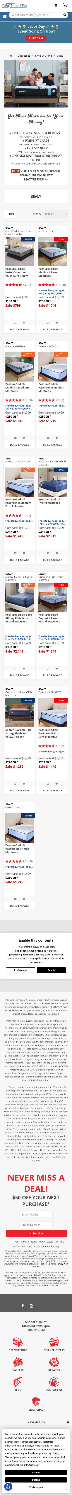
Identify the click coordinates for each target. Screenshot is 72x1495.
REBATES (54, 1370)
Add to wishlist (24, 322)
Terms (36, 1266)
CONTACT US (54, 1390)
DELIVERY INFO (18, 1350)
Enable (51, 970)
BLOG (17, 1390)
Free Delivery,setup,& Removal (52, 290)
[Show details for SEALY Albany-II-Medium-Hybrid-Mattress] (19, 597)
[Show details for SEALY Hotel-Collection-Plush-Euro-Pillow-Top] (19, 251)
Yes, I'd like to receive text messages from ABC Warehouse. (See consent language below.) (38, 1244)
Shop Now (36, 38)
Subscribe (36, 1233)
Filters (11, 213)
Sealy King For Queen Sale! (52, 293)
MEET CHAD (36, 1409)
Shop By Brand (43, 55)
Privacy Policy (62, 1264)
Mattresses (24, 55)
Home (11, 56)
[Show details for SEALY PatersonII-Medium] (52, 367)
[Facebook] (23, 1306)
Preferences (36, 1487)
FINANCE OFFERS (54, 1350)
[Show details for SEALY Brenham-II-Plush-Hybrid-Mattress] (52, 482)
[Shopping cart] (66, 5)
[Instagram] (32, 1306)
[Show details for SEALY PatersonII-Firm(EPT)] (52, 713)
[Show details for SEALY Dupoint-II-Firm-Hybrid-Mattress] (52, 597)
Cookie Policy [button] (18, 1461)
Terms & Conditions (50, 1285)
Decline (36, 1480)
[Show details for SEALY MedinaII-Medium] (19, 367)
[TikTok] (49, 1306)
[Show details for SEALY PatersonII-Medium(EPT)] (19, 482)
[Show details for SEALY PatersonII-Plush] (19, 828)
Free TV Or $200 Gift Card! (52, 524)
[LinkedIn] (40, 1306)
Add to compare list (15, 322)
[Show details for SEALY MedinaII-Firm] (52, 251)
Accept (36, 1472)
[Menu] (5, 16)
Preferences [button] (32, 1465)
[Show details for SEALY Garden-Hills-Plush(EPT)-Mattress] (19, 713)
